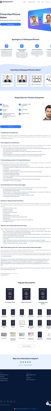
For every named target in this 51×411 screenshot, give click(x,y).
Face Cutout (28, 377)
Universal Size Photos (4, 378)
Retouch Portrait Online (30, 379)
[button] (25, 1)
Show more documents (26, 346)
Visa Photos (2, 376)
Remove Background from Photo (31, 375)
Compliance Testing (3, 380)
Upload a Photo (10, 24)
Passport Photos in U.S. (4, 374)
